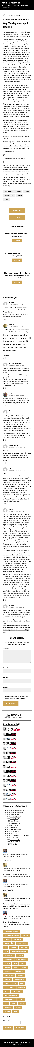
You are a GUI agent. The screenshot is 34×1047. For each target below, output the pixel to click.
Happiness (20, 975)
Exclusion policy (8, 959)
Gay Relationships (19, 971)
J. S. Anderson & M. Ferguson (19, 836)
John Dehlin (14, 831)
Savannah (13, 827)
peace (6, 1003)
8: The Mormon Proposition (11, 931)
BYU (6, 947)
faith (15, 963)
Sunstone (7, 1011)
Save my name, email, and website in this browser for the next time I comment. (16, 697)
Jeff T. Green (14, 819)
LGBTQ (22, 983)
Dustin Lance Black (9, 955)
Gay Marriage (8, 971)
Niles (10, 411)
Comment (6, 648)
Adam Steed (14, 815)
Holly (4, 854)
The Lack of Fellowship (12, 253)
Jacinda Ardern (15, 821)
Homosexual (7, 979)
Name (5, 668)
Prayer (7, 199)
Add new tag (25, 935)
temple (15, 1011)
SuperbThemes (17, 1044)
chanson (11, 325)
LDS (6, 983)
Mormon (17, 991)
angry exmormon (17, 939)
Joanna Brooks (15, 840)
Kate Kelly (13, 833)
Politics (20, 195)
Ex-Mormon (20, 955)
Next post (17, 217)
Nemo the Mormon (16, 812)
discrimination (9, 191)
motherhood (20, 999)
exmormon (7, 963)
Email (5, 677)
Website (5, 687)
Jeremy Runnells (15, 829)
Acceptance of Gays (12, 935)
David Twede (14, 838)
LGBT (14, 983)
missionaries (21, 987)
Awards (14, 724)
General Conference (9, 975)
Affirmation (7, 939)
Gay (15, 967)
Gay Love (23, 967)
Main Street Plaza (11, 2)
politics (13, 1003)
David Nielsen (14, 823)
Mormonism (9, 1000)
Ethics (19, 191)
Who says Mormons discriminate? (15, 234)
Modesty (7, 991)
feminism (7, 967)
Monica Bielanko (15, 842)
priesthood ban (8, 1007)
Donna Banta (7, 916)
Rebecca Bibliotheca (16, 810)
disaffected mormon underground (19, 951)
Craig (10, 393)
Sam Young (14, 825)
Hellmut (11, 303)
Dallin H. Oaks (24, 947)
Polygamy (22, 1003)
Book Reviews (21, 944)
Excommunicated (21, 959)
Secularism (18, 1007)
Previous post (17, 210)
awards (9, 943)
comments (13, 947)
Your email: (6, 1020)
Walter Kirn (13, 844)
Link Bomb (9, 987)
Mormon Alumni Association (11, 995)
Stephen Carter (13, 445)
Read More (17, 240)
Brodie (6, 724)
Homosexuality (9, 195)
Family (27, 191)
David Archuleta (15, 817)
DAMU (6, 951)
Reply (4, 319)
